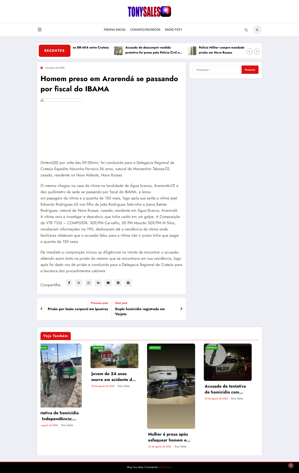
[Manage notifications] (291, 465)
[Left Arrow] (249, 51)
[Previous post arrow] (41, 309)
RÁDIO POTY (173, 29)
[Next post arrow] (181, 309)
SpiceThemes (165, 467)
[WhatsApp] (88, 282)
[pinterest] (118, 282)
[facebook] (69, 282)
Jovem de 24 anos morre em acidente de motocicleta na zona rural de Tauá (57, 376)
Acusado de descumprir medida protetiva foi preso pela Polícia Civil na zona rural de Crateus (139, 50)
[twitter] (78, 282)
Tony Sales (68, 386)
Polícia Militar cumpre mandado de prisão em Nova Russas (209, 50)
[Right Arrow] (257, 51)
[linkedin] (98, 282)
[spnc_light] (257, 29)
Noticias (43, 347)
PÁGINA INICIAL (115, 29)
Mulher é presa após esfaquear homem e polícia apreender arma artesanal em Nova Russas (115, 437)
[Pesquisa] (246, 30)
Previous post (99, 303)
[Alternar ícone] (39, 30)
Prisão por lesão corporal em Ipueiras (78, 309)
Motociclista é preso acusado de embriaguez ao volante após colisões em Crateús (228, 388)
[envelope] (108, 282)
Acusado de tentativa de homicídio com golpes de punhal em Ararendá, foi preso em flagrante (172, 389)
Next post (121, 303)
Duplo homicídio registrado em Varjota (140, 311)
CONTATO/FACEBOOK (145, 29)
